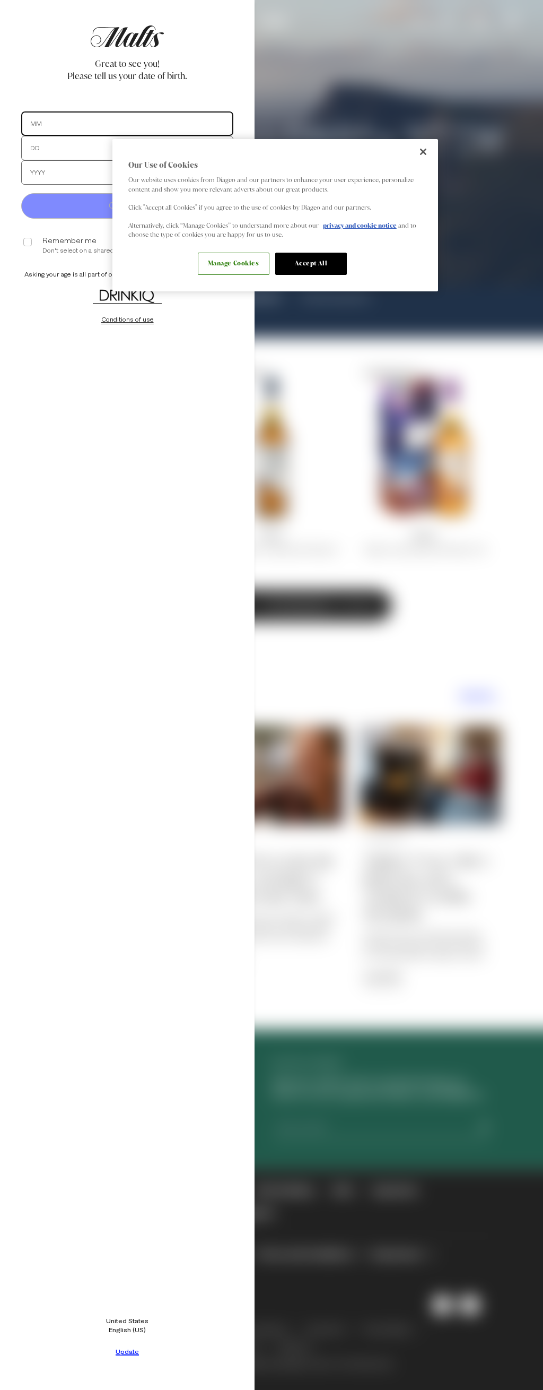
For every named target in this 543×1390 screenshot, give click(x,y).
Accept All (311, 263)
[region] (275, 215)
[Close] (423, 151)
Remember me (69, 241)
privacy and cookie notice (360, 225)
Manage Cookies (233, 263)
